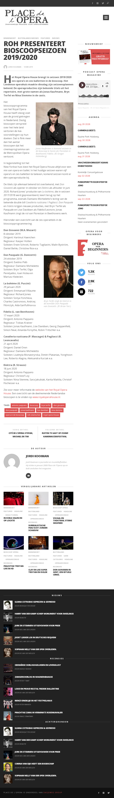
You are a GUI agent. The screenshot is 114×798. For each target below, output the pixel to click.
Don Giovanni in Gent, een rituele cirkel (62, 572)
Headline (18, 511)
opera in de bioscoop (15, 415)
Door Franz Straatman (24, 716)
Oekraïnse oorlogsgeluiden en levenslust (38, 665)
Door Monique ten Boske (25, 606)
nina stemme (57, 410)
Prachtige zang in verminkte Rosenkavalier (38, 712)
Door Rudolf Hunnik (23, 669)
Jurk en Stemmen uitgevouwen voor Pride (37, 625)
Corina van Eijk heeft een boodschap (34, 763)
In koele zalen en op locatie (13, 519)
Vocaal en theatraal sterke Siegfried (62, 521)
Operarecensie (37, 519)
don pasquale (11, 410)
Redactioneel (11, 515)
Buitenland (58, 552)
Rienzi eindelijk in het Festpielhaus (33, 700)
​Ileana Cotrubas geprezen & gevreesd (35, 601)
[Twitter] (103, 3)
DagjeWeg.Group (52, 792)
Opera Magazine (83, 108)
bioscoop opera (60, 508)
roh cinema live (33, 415)
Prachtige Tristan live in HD (13, 567)
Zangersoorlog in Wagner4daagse (34, 676)
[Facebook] (92, 3)
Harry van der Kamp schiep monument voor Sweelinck (44, 613)
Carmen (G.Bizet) (86, 130)
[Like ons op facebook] (81, 282)
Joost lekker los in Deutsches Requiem (35, 637)
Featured (45, 38)
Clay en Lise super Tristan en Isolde (37, 571)
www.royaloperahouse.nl (46, 397)
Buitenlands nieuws (28, 38)
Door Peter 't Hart (22, 681)
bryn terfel (45, 405)
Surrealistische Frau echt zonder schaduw (37, 528)
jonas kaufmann (27, 410)
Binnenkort (10, 38)
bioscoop (34, 405)
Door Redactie (20, 618)
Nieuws (55, 38)
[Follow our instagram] (81, 291)
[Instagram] (97, 3)
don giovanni (58, 405)
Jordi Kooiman (14, 67)
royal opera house (51, 415)
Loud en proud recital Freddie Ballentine (37, 688)
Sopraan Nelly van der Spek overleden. (35, 649)
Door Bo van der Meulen (25, 653)
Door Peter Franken (23, 704)
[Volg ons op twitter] (81, 272)
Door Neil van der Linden (25, 629)
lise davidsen (42, 410)
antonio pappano (19, 405)
